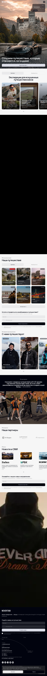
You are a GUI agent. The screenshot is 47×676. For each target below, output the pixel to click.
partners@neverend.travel (7, 650)
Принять (34, 671)
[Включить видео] (23, 406)
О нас (25, 637)
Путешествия (4, 637)
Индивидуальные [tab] (34, 73)
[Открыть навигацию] (44, 2)
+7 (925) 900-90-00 (6, 644)
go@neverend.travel (6, 647)
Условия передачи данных (27, 326)
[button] (11, 353)
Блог (3, 639)
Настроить (13, 671)
